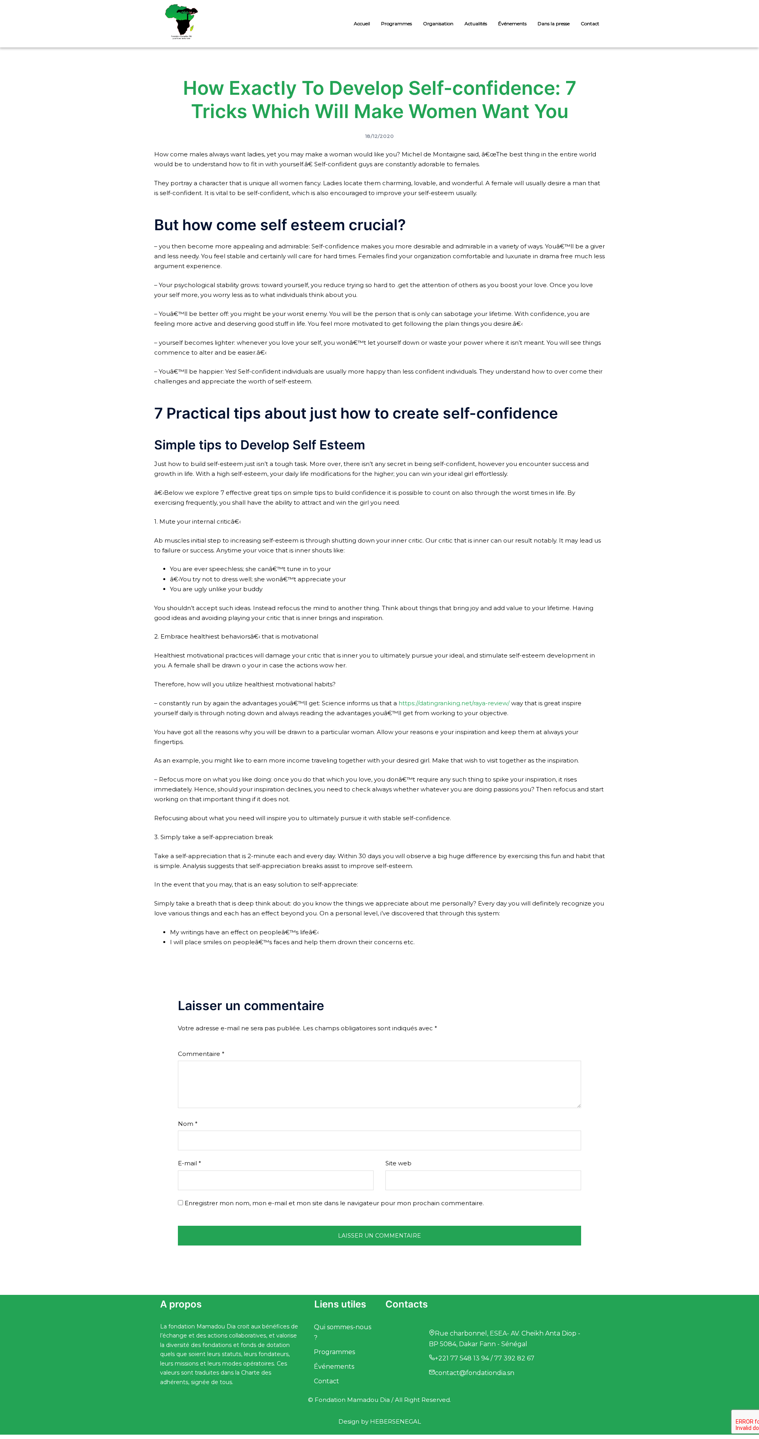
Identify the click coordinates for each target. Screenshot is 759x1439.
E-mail (189, 1163)
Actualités (475, 23)
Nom (188, 1123)
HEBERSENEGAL (395, 1421)
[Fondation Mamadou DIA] (181, 23)
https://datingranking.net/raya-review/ (454, 703)
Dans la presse (554, 23)
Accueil (362, 23)
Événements (512, 23)
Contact (590, 23)
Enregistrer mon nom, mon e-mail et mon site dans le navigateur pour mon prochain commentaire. (334, 1203)
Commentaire (201, 1054)
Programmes (396, 23)
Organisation (438, 23)
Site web (398, 1163)
